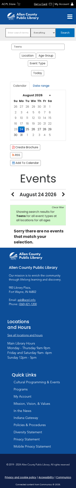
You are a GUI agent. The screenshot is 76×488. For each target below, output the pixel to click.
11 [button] (27, 118)
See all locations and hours (25, 335)
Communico (63, 477)
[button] (69, 16)
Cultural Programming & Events (37, 382)
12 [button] (33, 118)
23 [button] (15, 129)
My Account (62, 4)
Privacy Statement (27, 439)
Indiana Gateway (26, 418)
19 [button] (33, 123)
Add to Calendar (27, 163)
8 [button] (50, 112)
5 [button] (33, 112)
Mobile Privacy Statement (32, 446)
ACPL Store (8, 4)
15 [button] (50, 118)
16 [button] (15, 123)
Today (37, 73)
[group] (38, 115)
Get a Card (40, 4)
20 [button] (39, 123)
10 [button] (21, 118)
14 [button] (44, 118)
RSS (17, 155)
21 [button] (44, 123)
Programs (21, 389)
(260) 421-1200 (28, 304)
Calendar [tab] (20, 86)
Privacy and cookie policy (20, 477)
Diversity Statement (28, 432)
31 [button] (44, 107)
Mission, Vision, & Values (32, 404)
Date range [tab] (41, 86)
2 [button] (15, 112)
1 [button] (49, 107)
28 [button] (27, 107)
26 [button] (15, 107)
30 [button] (39, 107)
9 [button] (15, 118)
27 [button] (21, 107)
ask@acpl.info (27, 300)
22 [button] (49, 123)
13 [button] (39, 118)
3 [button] (21, 112)
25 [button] (27, 129)
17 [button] (21, 123)
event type (37, 63)
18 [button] (27, 123)
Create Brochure (26, 147)
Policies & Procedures (30, 425)
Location (28, 56)
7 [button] (45, 112)
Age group (46, 56)
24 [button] (21, 129)
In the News (22, 411)
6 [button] (39, 112)
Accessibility (46, 477)
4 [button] (27, 112)
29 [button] (33, 107)
